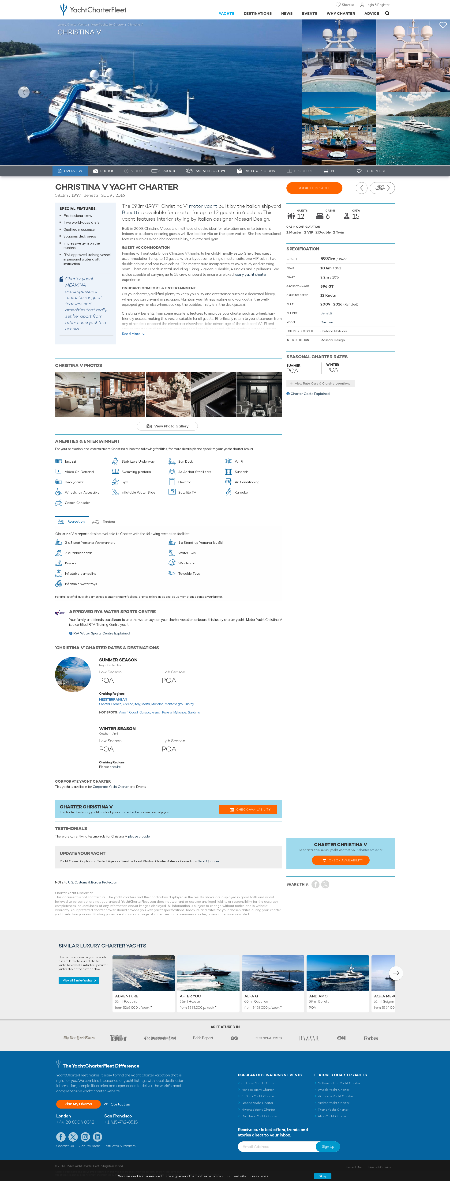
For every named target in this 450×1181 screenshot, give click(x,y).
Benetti (130, 212)
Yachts (226, 13)
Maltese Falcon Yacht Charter (339, 1083)
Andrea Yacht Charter (333, 1103)
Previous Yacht (24, 92)
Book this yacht (314, 188)
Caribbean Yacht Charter (259, 1116)
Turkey (189, 704)
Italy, (138, 704)
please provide (139, 836)
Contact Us (65, 1146)
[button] (396, 973)
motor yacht (203, 206)
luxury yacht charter (250, 274)
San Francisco (118, 1116)
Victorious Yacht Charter (335, 1096)
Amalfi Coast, (129, 712)
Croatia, (105, 704)
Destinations (258, 13)
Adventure (127, 996)
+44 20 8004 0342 (75, 1122)
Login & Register (378, 5)
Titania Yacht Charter (333, 1110)
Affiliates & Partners (120, 1146)
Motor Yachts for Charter (107, 24)
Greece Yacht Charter (257, 1103)
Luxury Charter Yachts (72, 24)
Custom (326, 322)
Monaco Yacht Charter (257, 1090)
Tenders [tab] (109, 522)
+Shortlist (443, 25)
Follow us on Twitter (73, 1137)
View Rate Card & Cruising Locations (322, 383)
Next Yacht (426, 92)
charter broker (129, 812)
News (287, 13)
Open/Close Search (387, 13)
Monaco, (158, 704)
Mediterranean (113, 699)
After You (190, 996)
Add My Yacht (89, 1146)
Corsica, (145, 712)
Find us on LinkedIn (97, 1137)
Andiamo (318, 996)
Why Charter (341, 13)
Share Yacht (325, 884)
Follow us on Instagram (85, 1137)
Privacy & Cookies (379, 1167)
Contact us (120, 1104)
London (63, 1116)
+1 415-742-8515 (121, 1122)
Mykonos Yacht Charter (258, 1110)
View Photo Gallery (171, 426)
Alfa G (251, 996)
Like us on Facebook (61, 1137)
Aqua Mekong (388, 996)
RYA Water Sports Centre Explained (101, 633)
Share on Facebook (315, 884)
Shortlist (348, 5)
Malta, (146, 704)
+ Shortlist (375, 171)
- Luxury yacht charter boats (108, 9)
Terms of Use (353, 1167)
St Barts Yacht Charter (257, 1096)
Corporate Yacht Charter (111, 787)
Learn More (259, 1176)
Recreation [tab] (76, 521)
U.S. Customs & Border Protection (92, 882)
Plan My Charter (78, 1104)
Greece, (129, 704)
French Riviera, (162, 712)
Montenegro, (174, 704)
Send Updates (208, 861)
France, (117, 704)
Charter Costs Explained (310, 394)
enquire (115, 767)
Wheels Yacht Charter (333, 1090)
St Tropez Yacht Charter (258, 1083)
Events (309, 13)
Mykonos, (180, 712)
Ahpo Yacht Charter (332, 1116)
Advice (371, 13)
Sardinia (194, 712)
